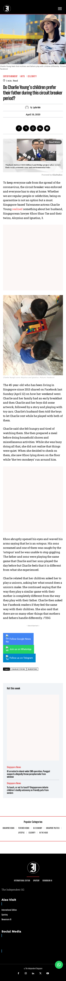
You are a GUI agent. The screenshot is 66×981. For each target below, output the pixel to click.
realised (17, 209)
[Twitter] (26, 128)
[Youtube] (47, 973)
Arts (22, 76)
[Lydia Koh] (27, 107)
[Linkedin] (40, 128)
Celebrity (32, 76)
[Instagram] (26, 973)
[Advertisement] (33, 257)
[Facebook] (19, 128)
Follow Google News (20, 639)
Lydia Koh (37, 107)
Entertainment (10, 76)
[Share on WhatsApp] (59, 965)
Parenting (32, 669)
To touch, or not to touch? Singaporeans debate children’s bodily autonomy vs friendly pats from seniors (28, 790)
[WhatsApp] (33, 128)
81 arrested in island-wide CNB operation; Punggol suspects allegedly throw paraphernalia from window (28, 774)
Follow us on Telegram (21, 658)
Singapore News (14, 767)
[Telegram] (47, 128)
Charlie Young (18, 669)
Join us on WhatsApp (20, 649)
